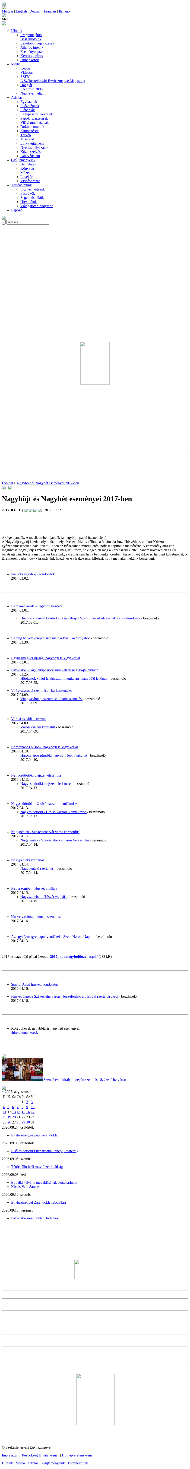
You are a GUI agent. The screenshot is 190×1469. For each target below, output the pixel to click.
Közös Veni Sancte (25, 1187)
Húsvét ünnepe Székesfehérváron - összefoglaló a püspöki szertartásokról (64, 996)
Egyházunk (28, 102)
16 (28, 1112)
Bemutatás (28, 164)
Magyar (7, 11)
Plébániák (27, 110)
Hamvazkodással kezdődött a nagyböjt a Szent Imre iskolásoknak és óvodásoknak (80, 618)
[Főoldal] (4, 8)
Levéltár (26, 177)
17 (33, 1112)
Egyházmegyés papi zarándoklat (34, 1135)
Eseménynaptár (31, 52)
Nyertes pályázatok (34, 147)
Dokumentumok (32, 127)
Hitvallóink (28, 202)
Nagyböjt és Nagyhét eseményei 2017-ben (48, 483)
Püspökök (27, 193)
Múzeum (26, 173)
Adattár (16, 97)
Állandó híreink (31, 47)
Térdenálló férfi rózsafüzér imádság (37, 1167)
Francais (50, 11)
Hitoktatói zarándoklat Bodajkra (34, 1218)
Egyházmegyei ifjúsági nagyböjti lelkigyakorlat (45, 658)
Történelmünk (21, 185)
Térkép (25, 135)
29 (23, 1122)
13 (14, 1112)
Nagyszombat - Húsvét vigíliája (34, 888)
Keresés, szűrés (31, 56)
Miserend (27, 139)
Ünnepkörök (29, 60)
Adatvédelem (30, 156)
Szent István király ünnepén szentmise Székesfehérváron (85, 1080)
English (21, 11)
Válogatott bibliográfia (36, 206)
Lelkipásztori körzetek (36, 114)
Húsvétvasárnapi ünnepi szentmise (36, 917)
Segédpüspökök (32, 198)
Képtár (25, 68)
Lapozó (16, 210)
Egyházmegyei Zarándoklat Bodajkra (38, 1202)
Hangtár (26, 85)
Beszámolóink (30, 39)
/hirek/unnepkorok (24, 1032)
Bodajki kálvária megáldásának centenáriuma (44, 1182)
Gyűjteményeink (23, 160)
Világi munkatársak (34, 122)
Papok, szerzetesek (34, 118)
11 (4, 1112)
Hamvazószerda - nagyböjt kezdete (36, 606)
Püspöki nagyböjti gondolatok (33, 574)
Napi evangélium (32, 93)
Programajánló (31, 35)
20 (14, 1117)
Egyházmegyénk (32, 189)
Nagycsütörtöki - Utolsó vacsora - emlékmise (44, 804)
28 (18, 1122)
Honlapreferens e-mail (78, 1455)
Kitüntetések (29, 131)
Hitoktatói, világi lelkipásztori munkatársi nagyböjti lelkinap (54, 670)
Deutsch (35, 11)
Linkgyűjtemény (32, 143)
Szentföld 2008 (31, 89)
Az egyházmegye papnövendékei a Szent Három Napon (52, 937)
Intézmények (29, 106)
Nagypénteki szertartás (27, 860)
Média (15, 64)
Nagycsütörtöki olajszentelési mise (36, 775)
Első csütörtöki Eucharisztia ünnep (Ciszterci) (44, 1151)
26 (9, 1122)
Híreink (16, 31)
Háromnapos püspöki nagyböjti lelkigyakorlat (44, 747)
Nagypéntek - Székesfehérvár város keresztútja (45, 832)
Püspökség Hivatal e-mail (40, 1455)
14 (18, 1112)
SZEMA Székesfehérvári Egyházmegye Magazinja (52, 79)
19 (9, 1117)
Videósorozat (30, 181)
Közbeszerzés (30, 152)
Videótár (26, 72)
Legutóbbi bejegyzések (37, 43)
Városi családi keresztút (28, 719)
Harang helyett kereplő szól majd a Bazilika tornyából (50, 638)
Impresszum (10, 1455)
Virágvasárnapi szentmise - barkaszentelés (41, 690)
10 (33, 1107)
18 (4, 1117)
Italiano (64, 11)
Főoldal (7, 483)
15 (23, 1112)
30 (28, 1122)
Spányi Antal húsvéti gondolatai (34, 984)
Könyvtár (27, 168)
